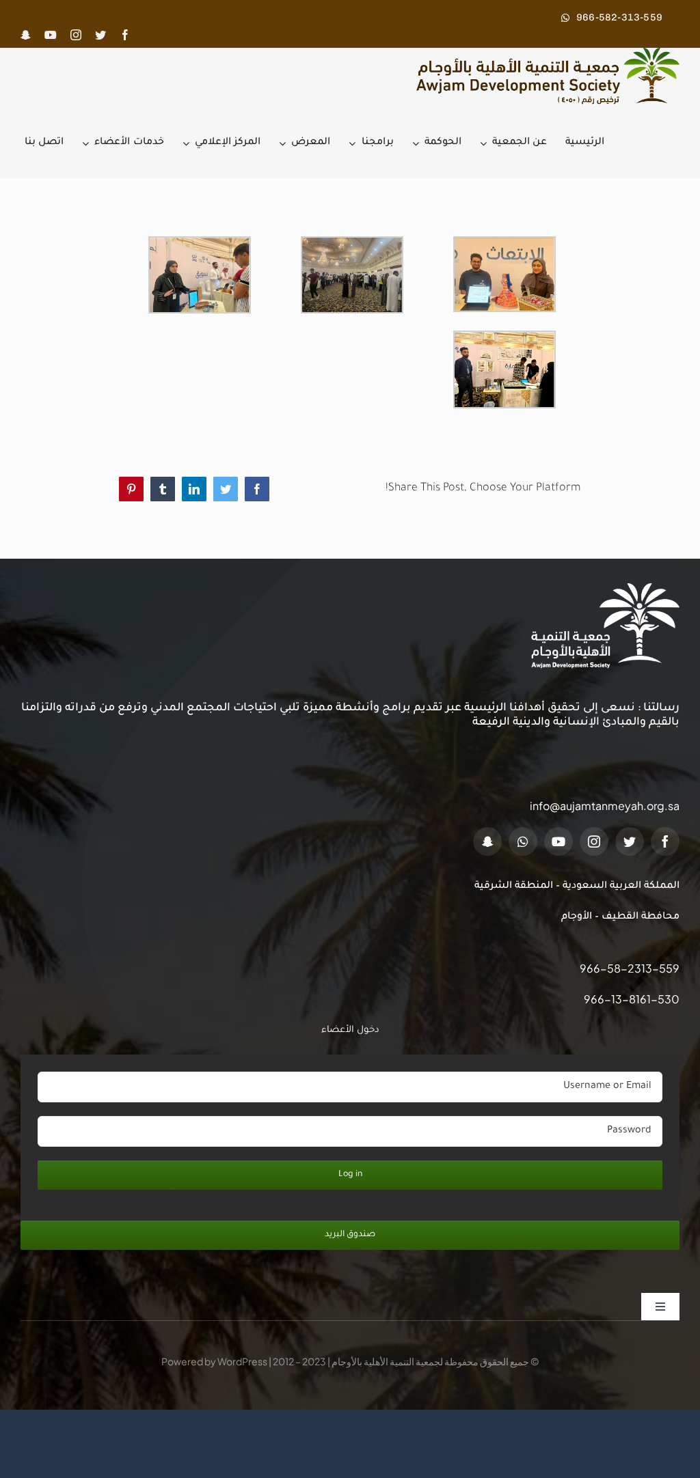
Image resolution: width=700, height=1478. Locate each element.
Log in (350, 1175)
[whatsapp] (523, 841)
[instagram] (75, 34)
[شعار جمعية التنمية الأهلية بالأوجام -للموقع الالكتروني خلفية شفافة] (542, 53)
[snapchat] (26, 34)
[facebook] (125, 34)
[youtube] (50, 34)
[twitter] (100, 34)
